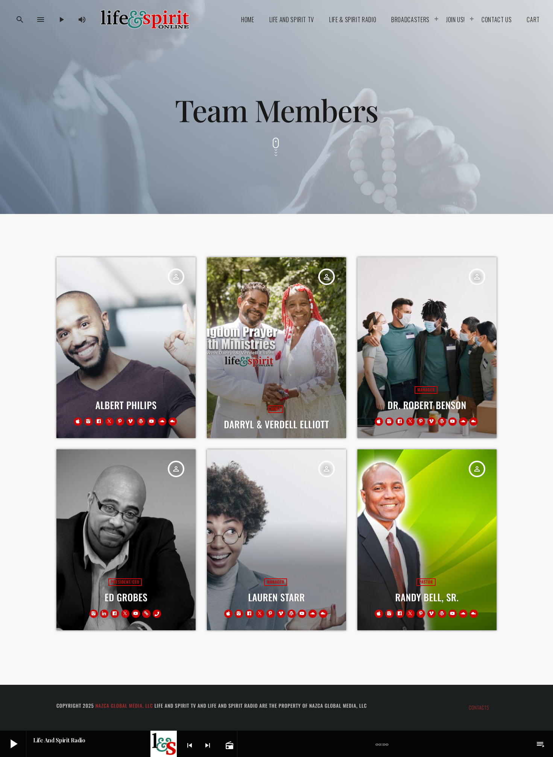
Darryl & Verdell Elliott (276, 424)
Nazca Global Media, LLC (124, 705)
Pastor (426, 582)
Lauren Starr (276, 597)
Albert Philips (125, 405)
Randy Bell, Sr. (427, 597)
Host (275, 409)
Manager (425, 390)
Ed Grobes (126, 597)
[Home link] (144, 19)
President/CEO (125, 582)
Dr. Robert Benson (426, 405)
